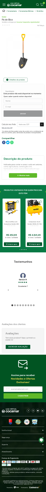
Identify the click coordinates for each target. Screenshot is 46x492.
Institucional (7, 430)
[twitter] (8, 143)
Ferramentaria (12, 11)
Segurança (6, 437)
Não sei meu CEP (7, 128)
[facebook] (4, 143)
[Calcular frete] (42, 124)
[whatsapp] (12, 143)
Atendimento (7, 452)
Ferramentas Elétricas (26, 11)
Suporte (5, 444)
